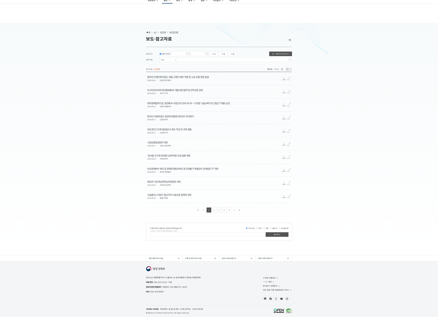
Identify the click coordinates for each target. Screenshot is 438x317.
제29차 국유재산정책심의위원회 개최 (164, 181)
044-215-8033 (157, 292)
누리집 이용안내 (269, 278)
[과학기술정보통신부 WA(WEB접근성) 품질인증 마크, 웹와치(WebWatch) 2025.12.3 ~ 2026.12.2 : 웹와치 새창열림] (288, 311)
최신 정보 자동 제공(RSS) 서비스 (276, 290)
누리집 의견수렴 (197, 309)
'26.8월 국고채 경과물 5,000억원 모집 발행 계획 (168, 155)
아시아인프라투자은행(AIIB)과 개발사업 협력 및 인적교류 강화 (175, 90)
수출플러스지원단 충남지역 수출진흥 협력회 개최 (169, 194)
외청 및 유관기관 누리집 (193, 258)
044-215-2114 (160, 282)
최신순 (269, 69)
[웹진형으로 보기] (290, 69)
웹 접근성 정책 (174, 309)
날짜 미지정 (166, 54)
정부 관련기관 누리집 (156, 258)
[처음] (198, 210)
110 (171, 287)
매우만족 (251, 228)
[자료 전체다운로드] (284, 78)
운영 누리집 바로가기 (229, 258)
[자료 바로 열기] (288, 78)
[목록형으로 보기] (287, 69)
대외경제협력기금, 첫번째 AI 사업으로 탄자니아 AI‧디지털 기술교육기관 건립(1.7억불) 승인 (188, 103)
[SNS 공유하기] (289, 40)
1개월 (223, 54)
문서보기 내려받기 (270, 286)
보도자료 (163, 32)
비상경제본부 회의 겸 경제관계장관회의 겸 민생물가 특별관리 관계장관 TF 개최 (182, 168)
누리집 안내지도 (185, 309)
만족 (259, 228)
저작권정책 (163, 309)
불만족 (274, 228)
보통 (267, 228)
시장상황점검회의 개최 (157, 142)
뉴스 (155, 32)
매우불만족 (284, 228)
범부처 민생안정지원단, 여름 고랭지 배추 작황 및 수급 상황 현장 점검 (178, 77)
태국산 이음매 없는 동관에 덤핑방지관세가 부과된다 (170, 116)
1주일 (214, 54)
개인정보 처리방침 (152, 309)
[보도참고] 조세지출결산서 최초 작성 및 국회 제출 (169, 129)
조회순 (276, 69)
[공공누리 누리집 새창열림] (279, 311)
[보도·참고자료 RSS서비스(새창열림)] (282, 69)
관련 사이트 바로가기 (265, 258)
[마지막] (239, 210)
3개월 (232, 54)
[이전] (203, 210)
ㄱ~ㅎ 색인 (267, 282)
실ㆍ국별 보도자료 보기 (280, 54)
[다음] (234, 210)
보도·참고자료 (173, 32)
